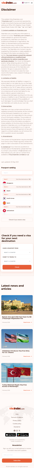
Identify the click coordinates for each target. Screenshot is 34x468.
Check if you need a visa (17, 220)
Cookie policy (17, 423)
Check (17, 267)
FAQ (17, 414)
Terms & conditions (17, 417)
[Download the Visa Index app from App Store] (10, 435)
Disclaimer (17, 427)
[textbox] (17, 252)
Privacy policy (17, 420)
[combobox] (17, 252)
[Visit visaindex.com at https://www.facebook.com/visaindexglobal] (15, 430)
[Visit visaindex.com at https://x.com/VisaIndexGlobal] (19, 430)
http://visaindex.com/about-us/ (19, 154)
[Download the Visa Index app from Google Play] (23, 435)
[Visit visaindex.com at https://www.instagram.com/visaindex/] (17, 430)
